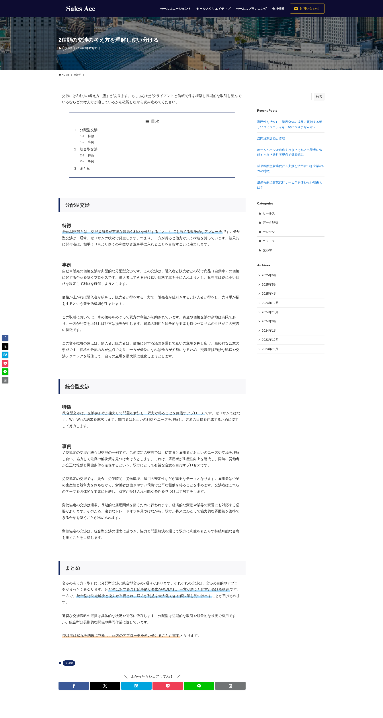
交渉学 (68, 48)
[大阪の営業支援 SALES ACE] (81, 9)
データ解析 (270, 222)
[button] (74, 686)
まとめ (85, 168)
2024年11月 (270, 312)
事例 (91, 142)
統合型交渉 (89, 149)
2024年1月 (269, 330)
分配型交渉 (89, 130)
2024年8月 (269, 321)
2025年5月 (269, 284)
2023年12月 (270, 339)
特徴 (91, 136)
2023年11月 (270, 349)
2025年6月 (269, 275)
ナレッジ (269, 231)
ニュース (269, 241)
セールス (269, 213)
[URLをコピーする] (230, 686)
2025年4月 (269, 293)
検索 (319, 96)
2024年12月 (270, 303)
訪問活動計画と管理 (271, 138)
